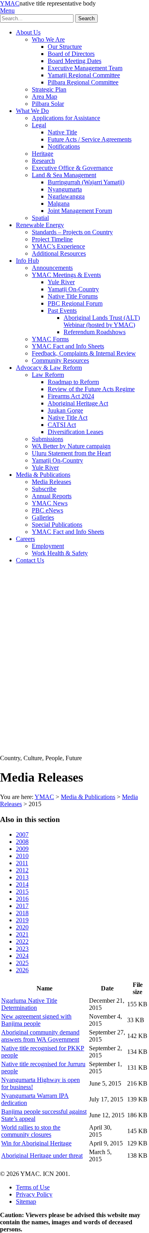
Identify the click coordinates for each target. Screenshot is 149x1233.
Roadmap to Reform (73, 382)
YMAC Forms (50, 339)
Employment (48, 546)
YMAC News (50, 503)
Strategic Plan (49, 89)
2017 (22, 905)
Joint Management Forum (80, 210)
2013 (22, 877)
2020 (22, 927)
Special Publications (57, 524)
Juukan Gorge (65, 410)
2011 (22, 863)
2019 (22, 920)
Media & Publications (43, 474)
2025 (22, 963)
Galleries (43, 517)
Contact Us (30, 560)
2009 (22, 848)
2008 (22, 841)
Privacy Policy (34, 1194)
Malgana (59, 203)
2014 (22, 884)
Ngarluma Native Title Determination (29, 1004)
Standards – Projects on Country (72, 232)
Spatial (40, 217)
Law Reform (48, 374)
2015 (22, 891)
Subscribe (44, 489)
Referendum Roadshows (95, 332)
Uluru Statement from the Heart (71, 453)
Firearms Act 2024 (71, 396)
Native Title (62, 132)
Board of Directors (71, 53)
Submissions (47, 439)
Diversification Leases (75, 431)
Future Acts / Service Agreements (90, 139)
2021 (22, 934)
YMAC (9, 3)
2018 (22, 913)
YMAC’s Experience (58, 246)
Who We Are (48, 39)
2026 (22, 970)
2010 (22, 856)
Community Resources (60, 360)
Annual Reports (52, 496)
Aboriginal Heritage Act (78, 403)
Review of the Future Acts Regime (91, 389)
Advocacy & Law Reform (49, 367)
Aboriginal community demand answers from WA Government (40, 1036)
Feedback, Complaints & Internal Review (84, 353)
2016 (22, 898)
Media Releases (51, 481)
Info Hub (27, 260)
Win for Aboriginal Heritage (36, 1143)
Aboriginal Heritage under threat (42, 1155)
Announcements (52, 267)
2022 (22, 941)
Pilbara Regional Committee (83, 82)
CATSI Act (62, 424)
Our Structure (65, 46)
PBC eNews (47, 510)
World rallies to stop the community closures (30, 1131)
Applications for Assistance (66, 118)
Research (43, 160)
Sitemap (26, 1201)
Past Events (62, 310)
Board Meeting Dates (74, 60)
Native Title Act (67, 417)
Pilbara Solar (48, 103)
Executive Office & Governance (72, 167)
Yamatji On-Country (73, 289)
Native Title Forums (73, 296)
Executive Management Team (85, 68)
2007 (22, 834)
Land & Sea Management (64, 175)
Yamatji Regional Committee (84, 75)
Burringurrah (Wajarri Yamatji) (86, 182)
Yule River (61, 282)
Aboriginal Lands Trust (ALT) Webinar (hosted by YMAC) (102, 321)
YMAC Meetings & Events (66, 274)
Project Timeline (52, 239)
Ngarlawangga (66, 196)
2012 (22, 870)
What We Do (32, 110)
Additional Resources (59, 253)
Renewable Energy (40, 225)
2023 (22, 948)
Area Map (44, 96)
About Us (28, 32)
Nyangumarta (65, 189)
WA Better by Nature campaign (71, 446)
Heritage (42, 153)
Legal (39, 125)
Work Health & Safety (60, 553)
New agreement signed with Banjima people (36, 1020)
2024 (22, 955)
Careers (25, 538)
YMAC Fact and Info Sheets (68, 346)
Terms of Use (33, 1187)
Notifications (64, 146)
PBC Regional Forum (75, 303)
